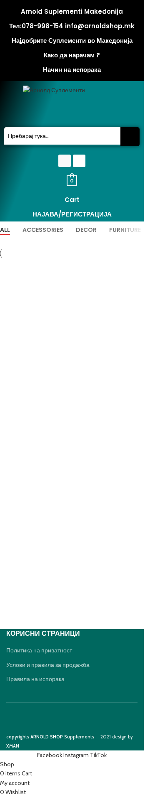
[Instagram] (79, 161)
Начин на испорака (72, 69)
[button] (71, 111)
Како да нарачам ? (72, 55)
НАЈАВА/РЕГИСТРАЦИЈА (72, 214)
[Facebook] (64, 161)
